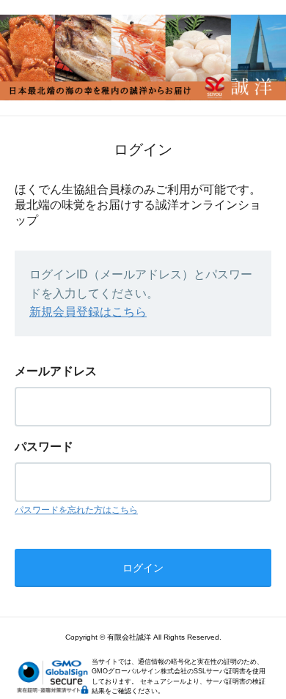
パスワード (44, 446)
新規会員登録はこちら (88, 312)
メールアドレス (56, 371)
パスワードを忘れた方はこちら (76, 510)
